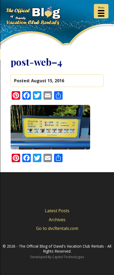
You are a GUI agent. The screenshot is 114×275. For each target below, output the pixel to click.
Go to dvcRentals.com (57, 228)
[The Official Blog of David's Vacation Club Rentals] (57, 16)
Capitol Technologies (68, 257)
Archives (57, 220)
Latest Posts (57, 211)
